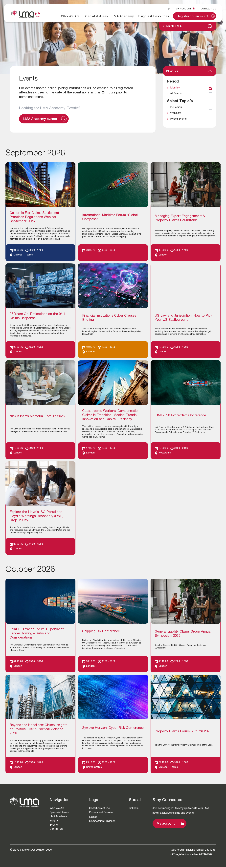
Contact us (208, 8)
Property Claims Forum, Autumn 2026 (183, 731)
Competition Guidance (102, 821)
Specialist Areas (96, 16)
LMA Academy (123, 16)
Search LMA (172, 26)
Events (54, 825)
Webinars (175, 113)
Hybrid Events (178, 119)
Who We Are (70, 16)
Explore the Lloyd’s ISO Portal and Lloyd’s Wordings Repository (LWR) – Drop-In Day (38, 516)
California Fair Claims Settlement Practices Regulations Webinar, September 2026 (34, 217)
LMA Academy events (40, 119)
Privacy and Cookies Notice (101, 814)
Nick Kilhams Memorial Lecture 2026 (37, 416)
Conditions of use (99, 808)
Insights (54, 820)
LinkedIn (133, 808)
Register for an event (192, 16)
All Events (176, 93)
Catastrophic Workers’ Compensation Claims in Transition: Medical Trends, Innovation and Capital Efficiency (110, 415)
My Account (183, 8)
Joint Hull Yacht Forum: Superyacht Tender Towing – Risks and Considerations (37, 634)
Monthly (175, 88)
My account (166, 824)
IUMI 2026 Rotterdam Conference (180, 415)
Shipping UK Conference (101, 631)
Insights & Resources (153, 16)
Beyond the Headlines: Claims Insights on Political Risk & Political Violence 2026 (38, 729)
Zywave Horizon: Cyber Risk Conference (113, 728)
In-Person (176, 107)
